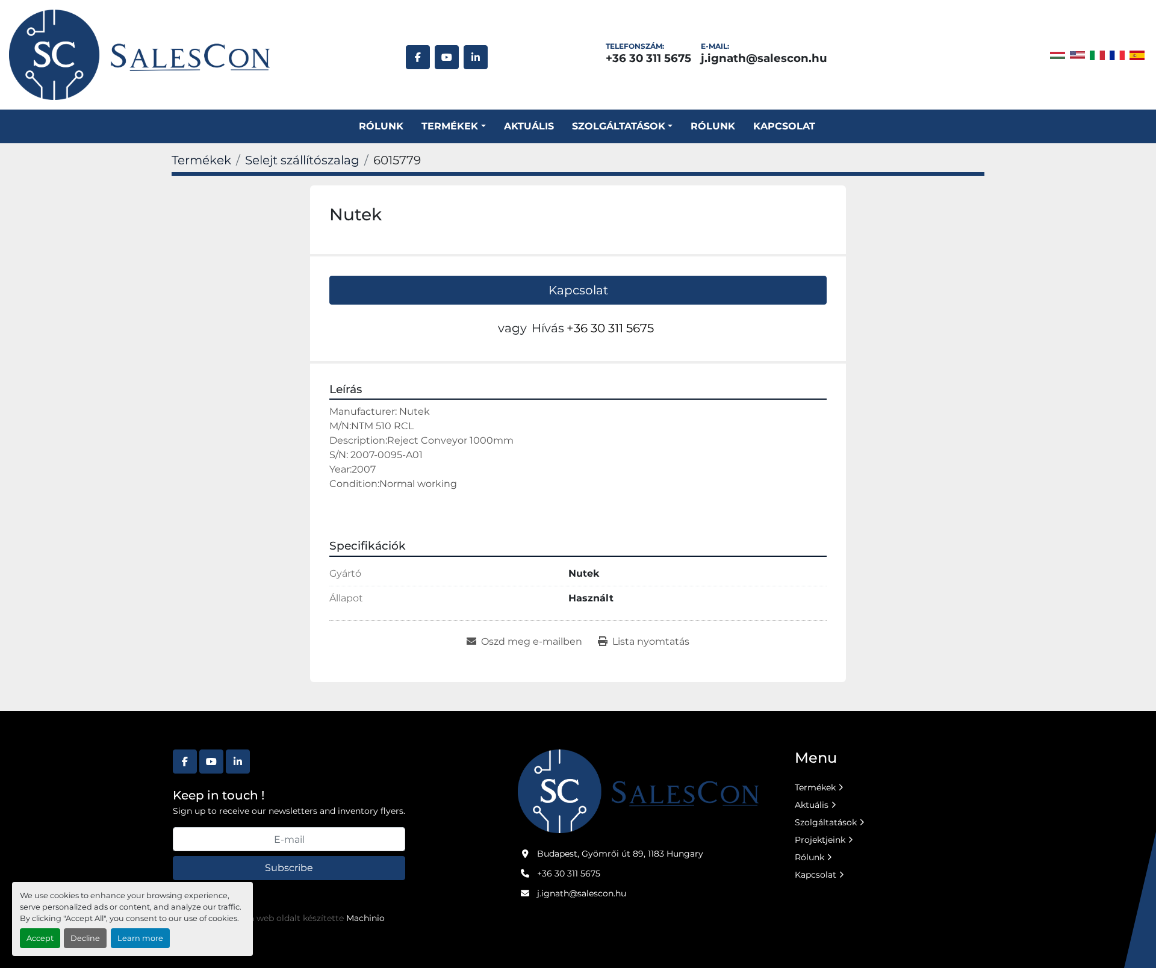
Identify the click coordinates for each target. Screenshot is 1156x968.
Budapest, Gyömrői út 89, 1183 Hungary (620, 853)
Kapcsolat (784, 126)
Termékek (449, 126)
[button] (453, 126)
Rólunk (381, 126)
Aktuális (529, 126)
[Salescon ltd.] (638, 790)
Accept (40, 938)
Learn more (140, 938)
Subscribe (289, 867)
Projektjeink (820, 839)
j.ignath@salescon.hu (764, 58)
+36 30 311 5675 (648, 58)
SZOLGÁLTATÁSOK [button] (618, 126)
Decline (85, 938)
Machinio (365, 918)
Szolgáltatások (826, 822)
